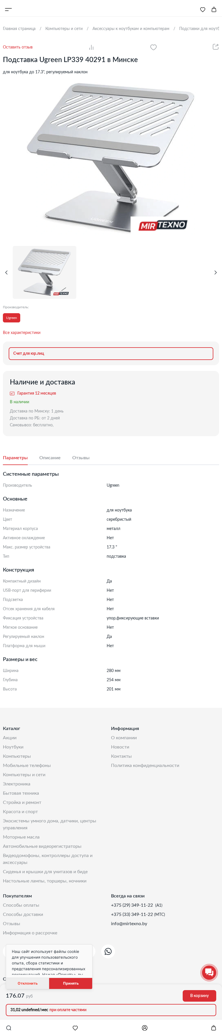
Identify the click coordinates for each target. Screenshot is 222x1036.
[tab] (21, 458)
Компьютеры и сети (24, 774)
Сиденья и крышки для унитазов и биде (45, 871)
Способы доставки (23, 914)
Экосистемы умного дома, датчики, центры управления (49, 824)
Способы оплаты (21, 905)
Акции (9, 738)
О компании (124, 738)
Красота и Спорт (20, 811)
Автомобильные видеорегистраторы (42, 846)
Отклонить (28, 983)
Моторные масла (21, 837)
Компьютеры (17, 756)
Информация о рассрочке (30, 933)
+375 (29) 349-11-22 (132, 905)
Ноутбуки (13, 747)
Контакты (121, 756)
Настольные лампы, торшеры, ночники (44, 881)
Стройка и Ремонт (22, 802)
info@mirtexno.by (129, 923)
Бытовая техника (21, 793)
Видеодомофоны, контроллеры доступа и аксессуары (47, 859)
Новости (120, 747)
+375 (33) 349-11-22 (132, 914)
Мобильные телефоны (27, 765)
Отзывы (11, 923)
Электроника (16, 784)
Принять (71, 983)
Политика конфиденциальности (145, 765)
